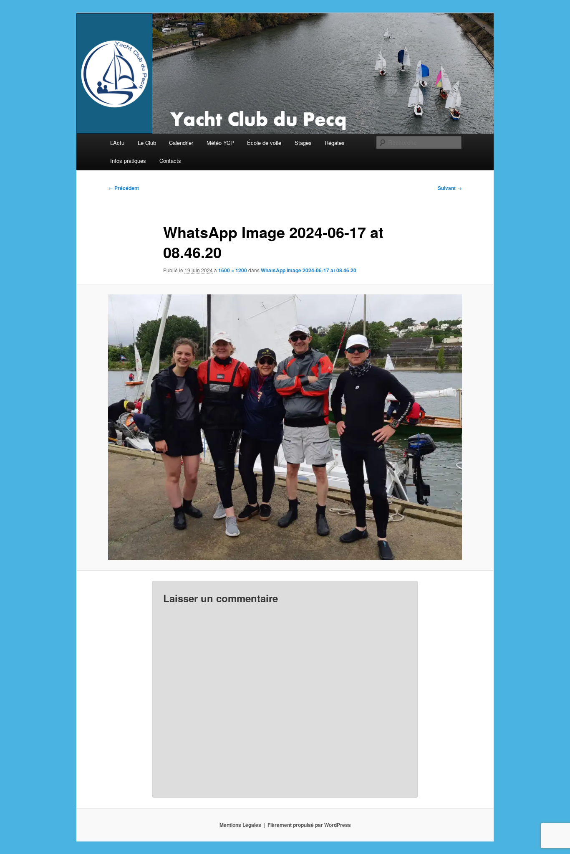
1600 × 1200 (232, 270)
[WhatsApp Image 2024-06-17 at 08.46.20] (285, 427)
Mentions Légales (240, 825)
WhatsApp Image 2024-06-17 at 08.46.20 (308, 270)
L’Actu (117, 143)
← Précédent (123, 188)
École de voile (264, 143)
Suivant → (450, 188)
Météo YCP (220, 143)
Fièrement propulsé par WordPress (309, 825)
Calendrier (181, 143)
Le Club (147, 143)
